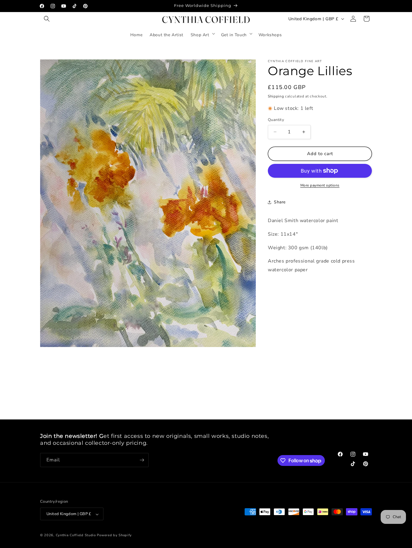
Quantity (276, 120)
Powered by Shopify (114, 535)
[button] (46, 18)
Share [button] (280, 202)
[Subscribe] (141, 460)
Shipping (276, 96)
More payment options (320, 185)
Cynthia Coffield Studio (76, 535)
